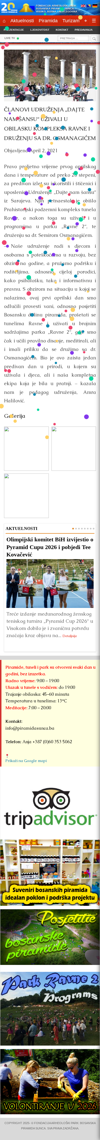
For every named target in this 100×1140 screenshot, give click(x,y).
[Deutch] (95, 6)
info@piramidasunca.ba (29, 728)
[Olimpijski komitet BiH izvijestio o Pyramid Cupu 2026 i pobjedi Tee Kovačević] (50, 583)
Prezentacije (14, 29)
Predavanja (84, 29)
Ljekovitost (39, 29)
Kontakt (62, 29)
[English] (83, 6)
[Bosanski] (89, 6)
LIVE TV (10, 38)
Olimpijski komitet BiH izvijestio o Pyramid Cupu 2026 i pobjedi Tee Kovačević (49, 547)
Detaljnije (70, 636)
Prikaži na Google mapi (26, 761)
